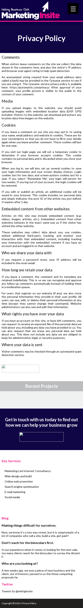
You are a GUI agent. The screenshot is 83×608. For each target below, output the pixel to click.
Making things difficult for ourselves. (29, 525)
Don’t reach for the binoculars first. (28, 543)
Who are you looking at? (20, 563)
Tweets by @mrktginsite (17, 591)
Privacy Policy (29, 603)
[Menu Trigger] (73, 8)
